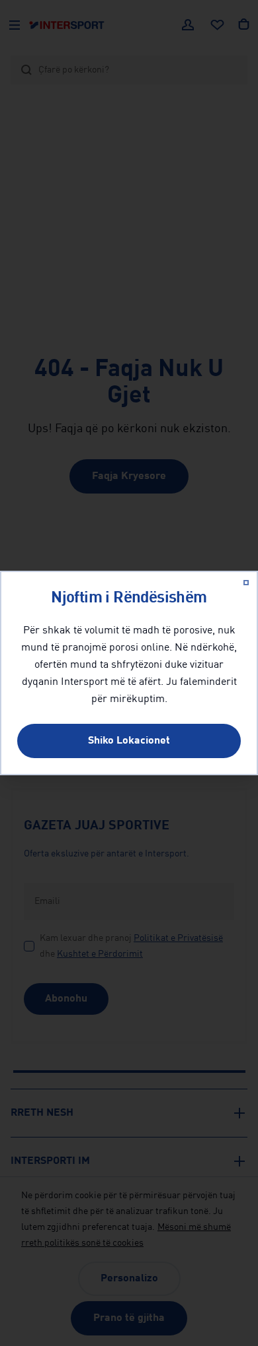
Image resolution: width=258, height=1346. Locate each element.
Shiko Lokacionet (129, 741)
